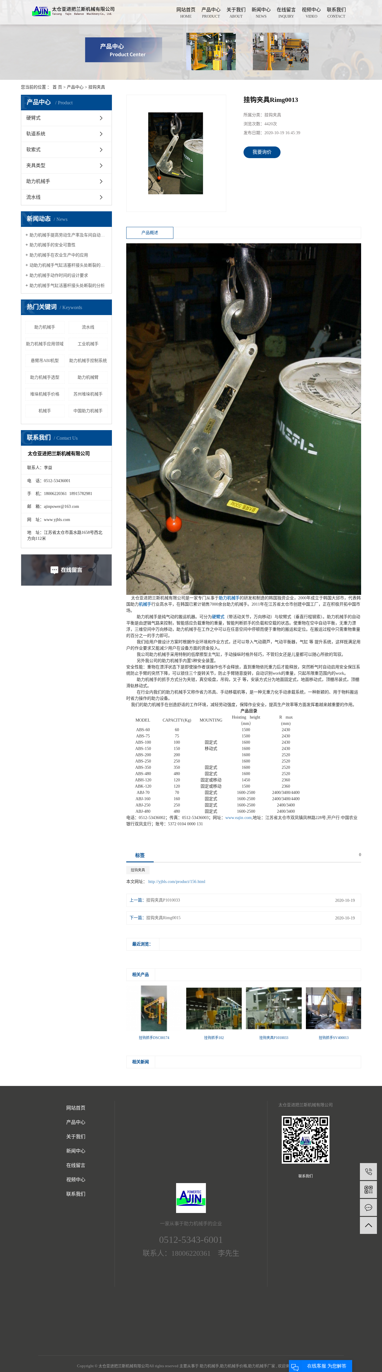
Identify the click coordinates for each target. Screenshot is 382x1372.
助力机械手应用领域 (45, 344)
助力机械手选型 (44, 377)
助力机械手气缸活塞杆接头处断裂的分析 (67, 285)
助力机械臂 (88, 377)
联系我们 (336, 13)
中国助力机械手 (88, 411)
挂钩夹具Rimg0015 (163, 918)
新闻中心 (261, 13)
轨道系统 (35, 133)
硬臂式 (33, 117)
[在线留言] (368, 1207)
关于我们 (236, 13)
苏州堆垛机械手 (88, 394)
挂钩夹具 (96, 87)
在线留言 (286, 13)
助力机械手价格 (233, 1366)
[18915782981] (368, 1171)
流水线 (33, 197)
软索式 (33, 149)
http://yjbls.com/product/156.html (176, 881)
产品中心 (211, 13)
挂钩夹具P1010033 (163, 900)
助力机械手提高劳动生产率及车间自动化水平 (68, 235)
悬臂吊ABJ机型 (45, 360)
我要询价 (262, 152)
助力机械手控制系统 (88, 360)
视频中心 (311, 13)
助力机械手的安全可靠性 (53, 245)
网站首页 (185, 13)
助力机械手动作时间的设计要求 (59, 275)
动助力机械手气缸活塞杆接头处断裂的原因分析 (68, 265)
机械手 (44, 411)
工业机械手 (88, 344)
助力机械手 (38, 181)
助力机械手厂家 (261, 1366)
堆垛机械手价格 (44, 394)
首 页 (57, 87)
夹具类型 (35, 165)
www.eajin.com (238, 817)
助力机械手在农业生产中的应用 (59, 255)
